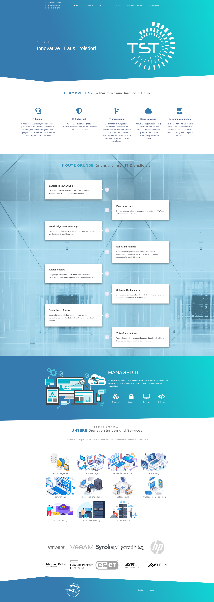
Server (118, 5)
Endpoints (105, 5)
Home (78, 5)
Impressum (152, 590)
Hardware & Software (135, 5)
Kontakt (141, 590)
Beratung (155, 5)
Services (90, 5)
